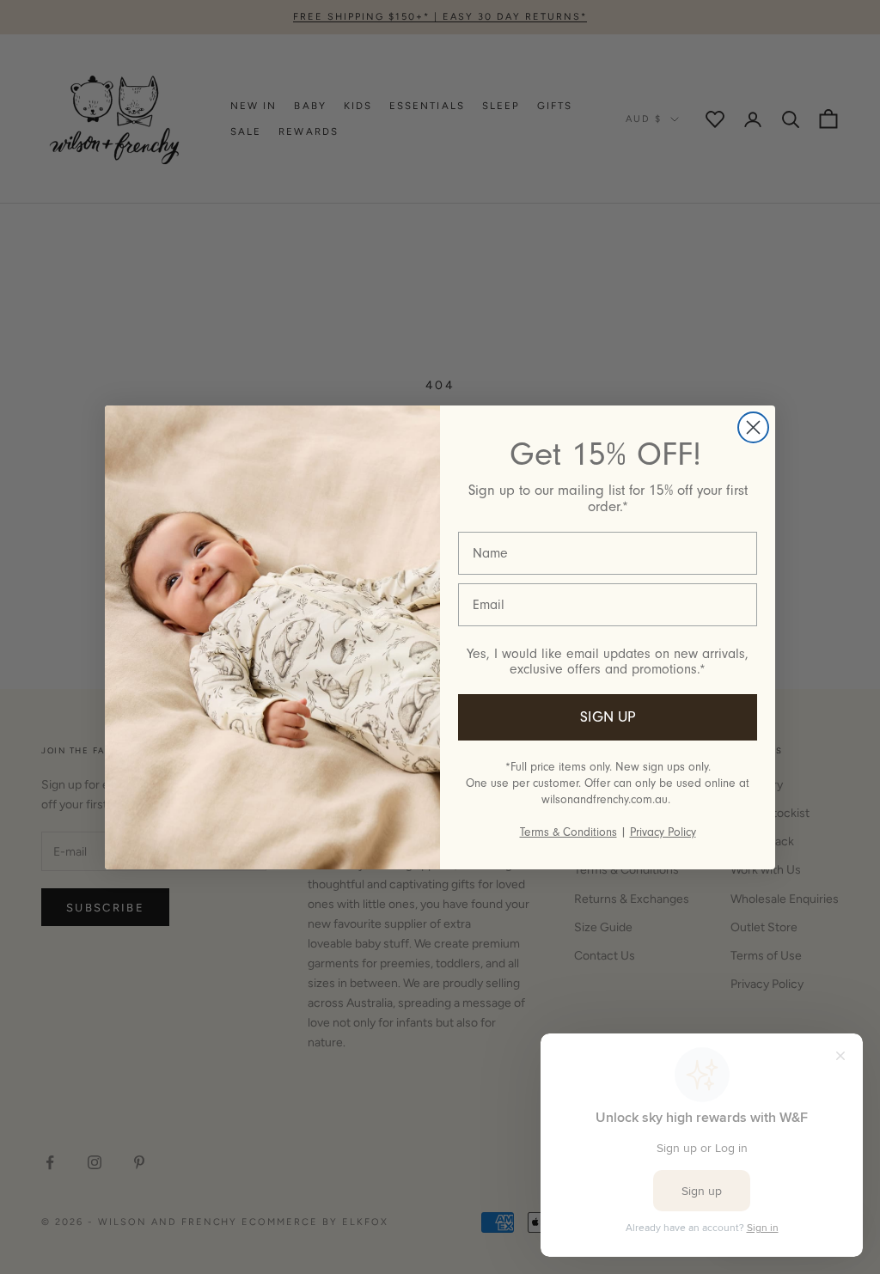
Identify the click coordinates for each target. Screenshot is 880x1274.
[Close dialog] (753, 427)
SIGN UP (608, 717)
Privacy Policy (663, 832)
